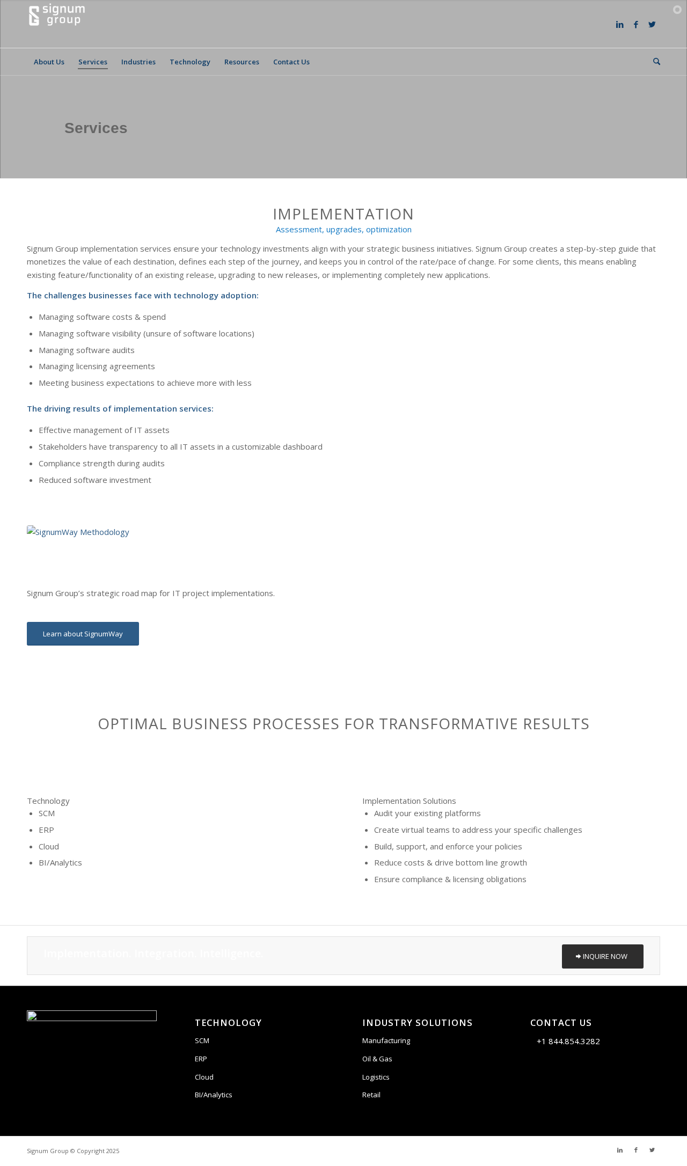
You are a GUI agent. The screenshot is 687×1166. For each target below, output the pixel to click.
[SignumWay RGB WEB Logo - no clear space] (107, 545)
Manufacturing (386, 1040)
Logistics (376, 1077)
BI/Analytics (213, 1094)
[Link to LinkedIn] (620, 24)
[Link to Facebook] (636, 24)
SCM (202, 1040)
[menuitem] (49, 61)
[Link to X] (652, 24)
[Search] (653, 61)
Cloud (204, 1077)
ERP (201, 1059)
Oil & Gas (377, 1059)
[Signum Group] (57, 24)
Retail (371, 1094)
